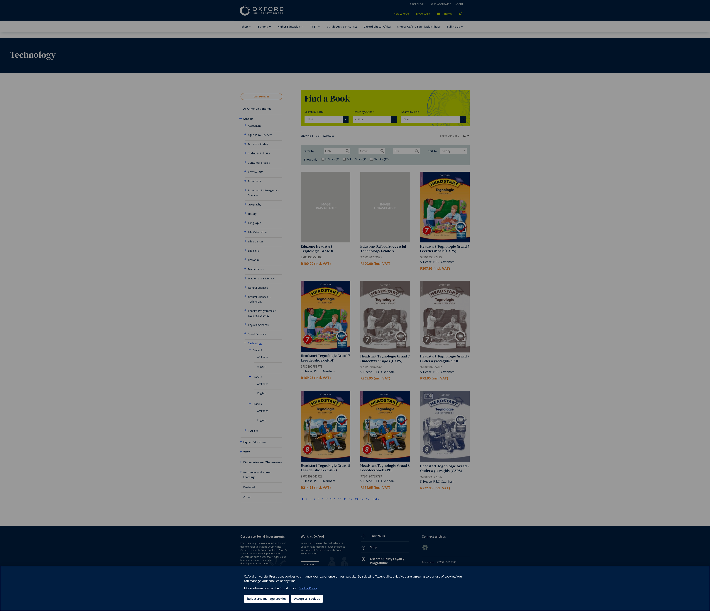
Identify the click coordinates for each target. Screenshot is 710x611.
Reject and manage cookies (266, 599)
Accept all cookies (307, 599)
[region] (355, 588)
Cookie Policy (308, 588)
